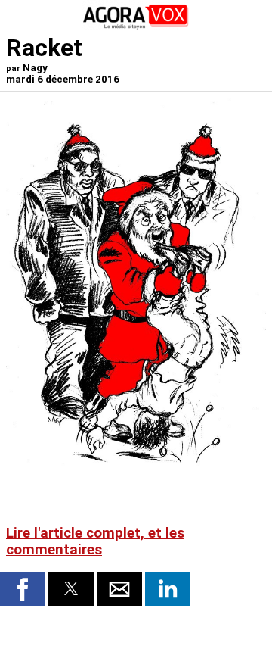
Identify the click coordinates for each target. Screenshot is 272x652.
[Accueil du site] (136, 26)
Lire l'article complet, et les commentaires (95, 541)
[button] (22, 589)
